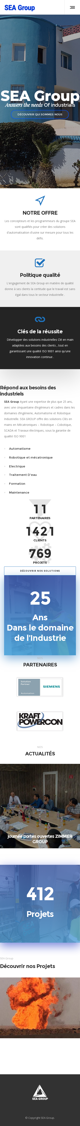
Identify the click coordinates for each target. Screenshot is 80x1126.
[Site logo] (19, 7)
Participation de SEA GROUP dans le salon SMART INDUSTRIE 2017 (40, 839)
